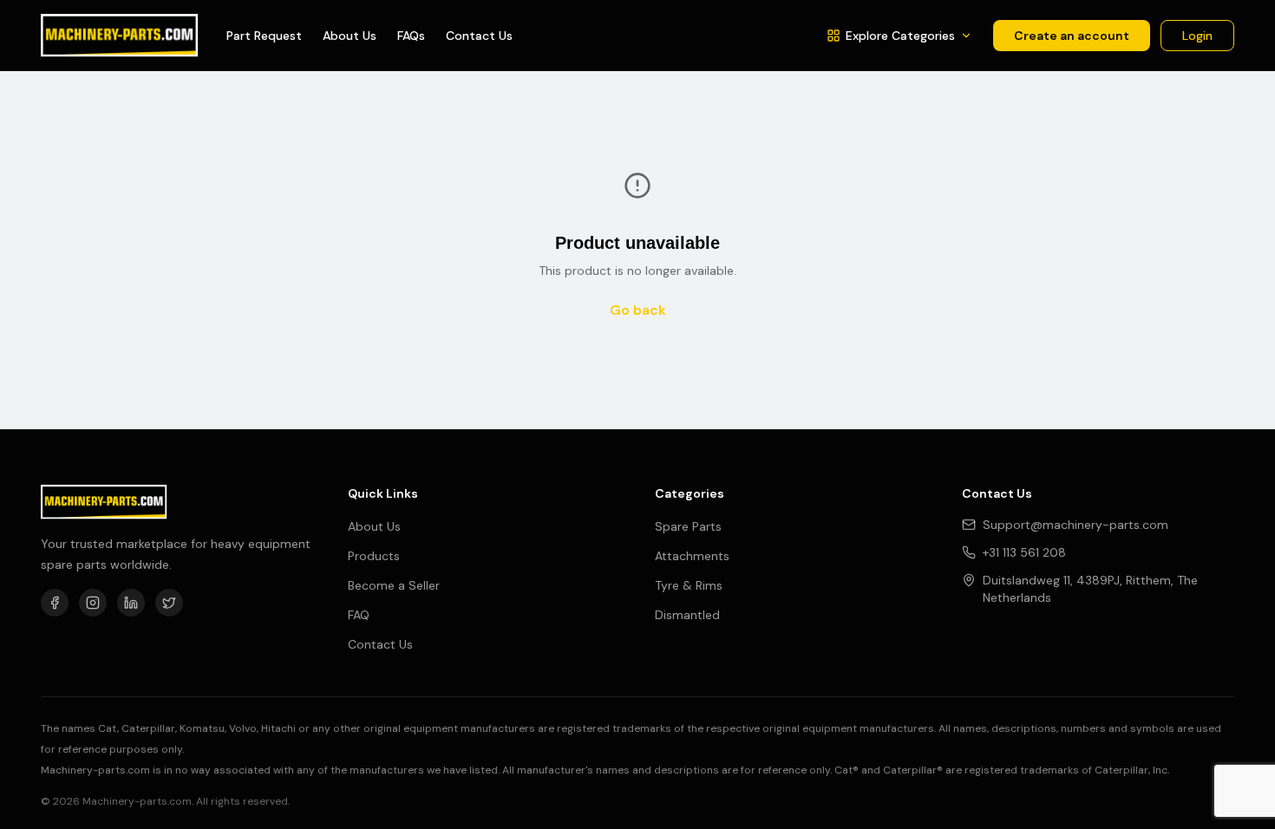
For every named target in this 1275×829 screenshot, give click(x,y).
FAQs (411, 35)
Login (1197, 35)
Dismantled (687, 615)
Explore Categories (900, 35)
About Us (349, 35)
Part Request (264, 35)
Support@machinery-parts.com (1075, 524)
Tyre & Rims (688, 585)
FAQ (358, 615)
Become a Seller (394, 585)
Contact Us (479, 35)
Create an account (1071, 35)
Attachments (692, 556)
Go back (638, 310)
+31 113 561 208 (1024, 552)
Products (374, 556)
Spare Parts (688, 526)
